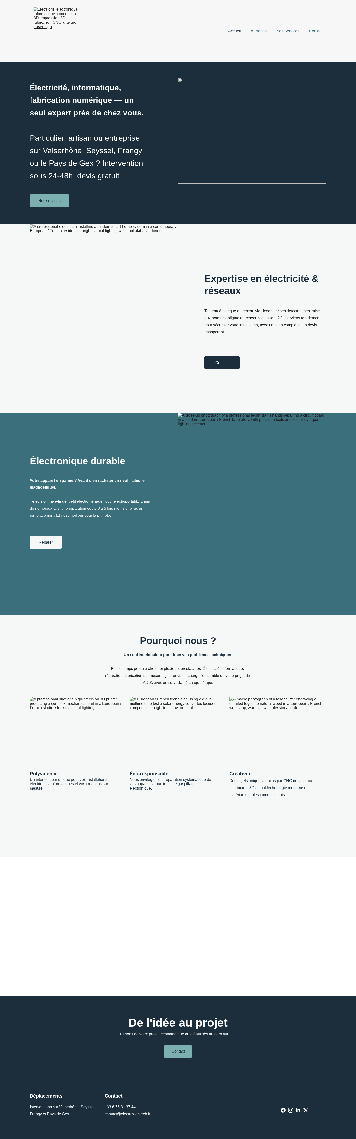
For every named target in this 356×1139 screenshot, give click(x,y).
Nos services (49, 201)
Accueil (234, 31)
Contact (315, 31)
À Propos (259, 31)
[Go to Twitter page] (305, 1110)
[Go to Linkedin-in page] (298, 1110)
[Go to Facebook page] (283, 1110)
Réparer (46, 542)
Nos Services (287, 31)
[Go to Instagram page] (290, 1110)
